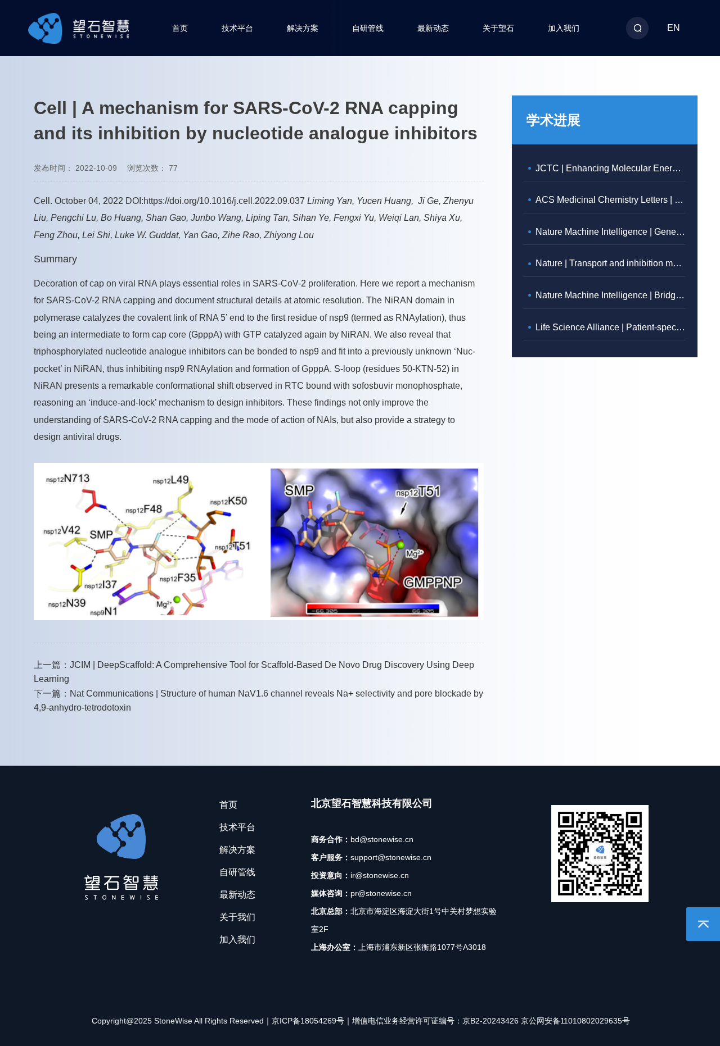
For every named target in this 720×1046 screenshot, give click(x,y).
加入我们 (563, 28)
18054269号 (322, 1020)
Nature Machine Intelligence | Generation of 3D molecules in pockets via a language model (610, 232)
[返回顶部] (703, 924)
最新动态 (433, 28)
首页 (180, 28)
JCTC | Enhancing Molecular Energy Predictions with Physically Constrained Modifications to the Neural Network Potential (610, 168)
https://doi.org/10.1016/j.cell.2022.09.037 (224, 201)
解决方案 (302, 28)
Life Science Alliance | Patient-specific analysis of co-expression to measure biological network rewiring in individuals (610, 327)
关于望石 (498, 28)
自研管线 (368, 28)
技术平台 (237, 28)
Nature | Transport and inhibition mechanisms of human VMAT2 (610, 263)
